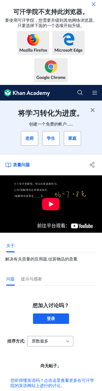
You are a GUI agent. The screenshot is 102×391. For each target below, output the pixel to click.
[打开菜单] (95, 93)
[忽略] (93, 4)
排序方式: (16, 341)
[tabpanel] (51, 257)
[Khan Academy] (25, 92)
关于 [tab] (10, 246)
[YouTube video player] (51, 204)
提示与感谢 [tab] (31, 279)
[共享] (92, 165)
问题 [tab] (10, 279)
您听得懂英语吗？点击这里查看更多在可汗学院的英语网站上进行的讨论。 (52, 383)
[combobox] (50, 341)
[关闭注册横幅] (92, 110)
